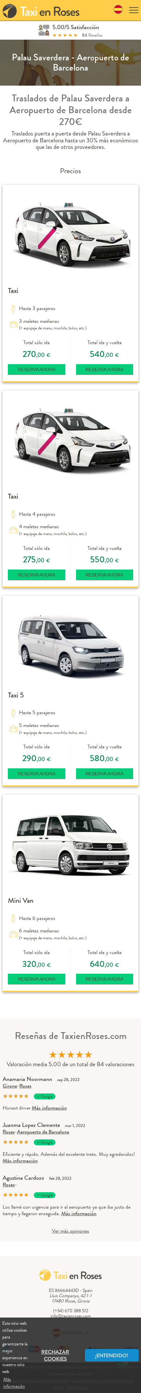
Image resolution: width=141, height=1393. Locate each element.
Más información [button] (14, 1382)
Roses (25, 1086)
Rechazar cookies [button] (55, 1355)
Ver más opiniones (70, 1231)
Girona (10, 1086)
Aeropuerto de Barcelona (43, 1131)
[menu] (133, 10)
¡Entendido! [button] (111, 1355)
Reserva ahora (36, 369)
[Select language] (118, 10)
